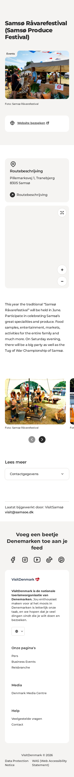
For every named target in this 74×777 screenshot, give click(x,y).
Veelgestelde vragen (27, 719)
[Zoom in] (62, 270)
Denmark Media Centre (29, 693)
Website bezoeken (31, 123)
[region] (37, 247)
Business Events (24, 662)
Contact (17, 724)
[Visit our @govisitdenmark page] (49, 559)
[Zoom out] (62, 281)
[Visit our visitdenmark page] (37, 559)
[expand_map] (62, 212)
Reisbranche (21, 667)
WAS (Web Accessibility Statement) (49, 763)
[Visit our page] (25, 559)
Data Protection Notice (17, 763)
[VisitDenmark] (26, 579)
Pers (15, 656)
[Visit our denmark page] (12, 559)
